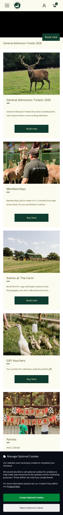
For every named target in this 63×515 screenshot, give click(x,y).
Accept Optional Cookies (32, 497)
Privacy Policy (13, 486)
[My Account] (44, 5)
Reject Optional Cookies (31, 507)
